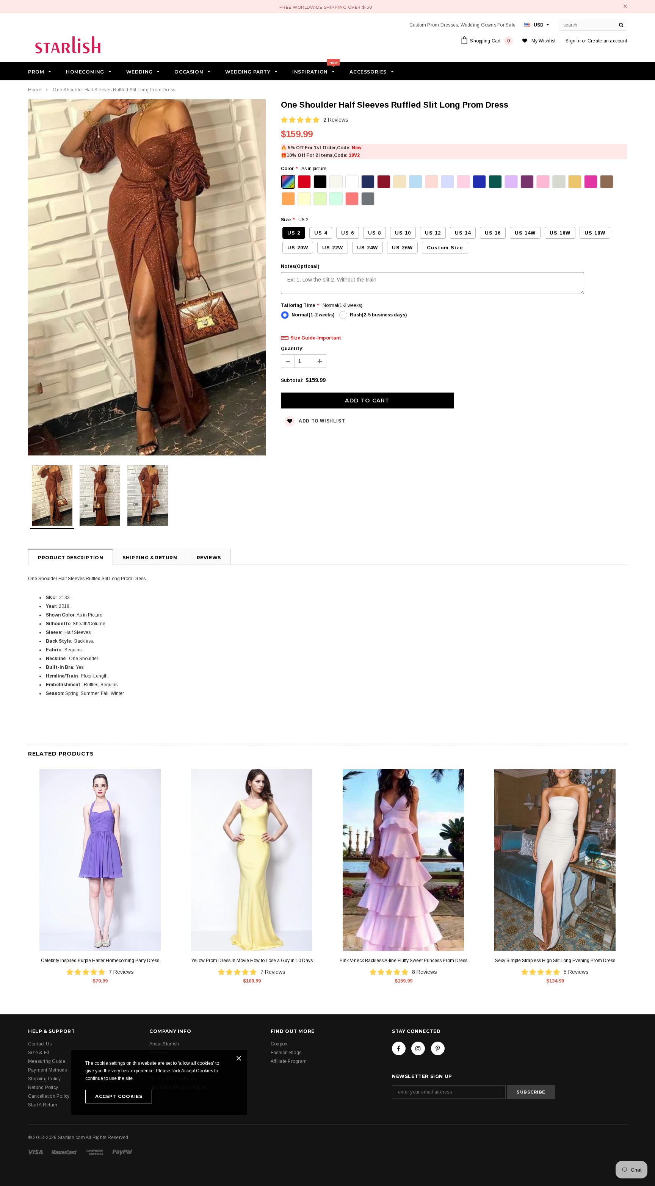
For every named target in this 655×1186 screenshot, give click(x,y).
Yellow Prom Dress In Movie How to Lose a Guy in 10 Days (252, 960)
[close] (625, 6)
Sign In (573, 41)
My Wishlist (543, 41)
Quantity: (292, 348)
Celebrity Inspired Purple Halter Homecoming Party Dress (100, 960)
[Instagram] (418, 1048)
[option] (147, 278)
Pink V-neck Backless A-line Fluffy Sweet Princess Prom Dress (403, 960)
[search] (621, 25)
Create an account (607, 41)
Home (34, 89)
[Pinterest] (438, 1048)
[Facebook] (399, 1048)
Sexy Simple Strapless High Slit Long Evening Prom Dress (555, 960)
